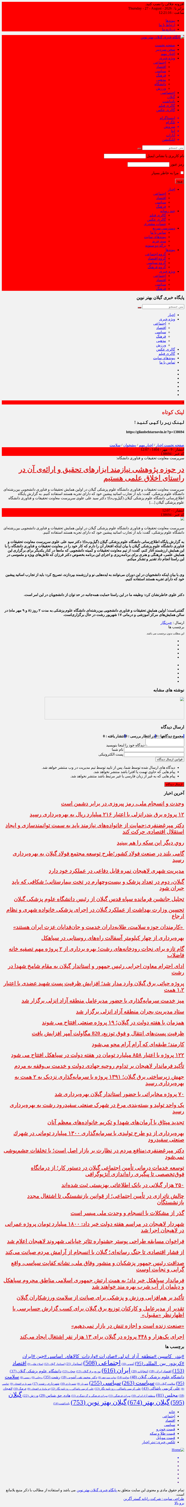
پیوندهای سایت (155, 237)
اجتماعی (159, 62)
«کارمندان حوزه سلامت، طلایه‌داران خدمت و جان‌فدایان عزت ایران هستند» (98, 927)
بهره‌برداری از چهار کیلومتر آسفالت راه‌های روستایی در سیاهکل (112, 938)
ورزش (161, 88)
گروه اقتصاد (157, 258)
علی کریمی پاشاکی (161, 1388)
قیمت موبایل (165, 1438)
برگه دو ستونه (155, 245)
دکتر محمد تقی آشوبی (79, 1377)
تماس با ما (158, 232)
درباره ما (168, 29)
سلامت (115, 445)
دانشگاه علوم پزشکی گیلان (35, 1371)
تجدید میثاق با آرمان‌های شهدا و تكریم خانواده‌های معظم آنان (115, 1122)
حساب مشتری (155, 224)
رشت (52, 1377)
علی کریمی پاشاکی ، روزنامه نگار (118, 1388)
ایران (116, 1370)
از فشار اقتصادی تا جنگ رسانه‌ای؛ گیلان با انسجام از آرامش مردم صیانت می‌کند (94, 1252)
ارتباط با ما (167, 25)
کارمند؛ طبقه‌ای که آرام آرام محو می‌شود (138, 1044)
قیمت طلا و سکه (162, 1433)
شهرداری (68, 1383)
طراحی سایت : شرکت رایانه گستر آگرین (153, 1499)
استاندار (74, 1364)
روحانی (37, 1377)
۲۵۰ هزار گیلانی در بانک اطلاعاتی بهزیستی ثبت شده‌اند (122, 1185)
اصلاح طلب (35, 1364)
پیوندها (170, 21)
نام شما (117, 749)
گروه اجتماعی (155, 254)
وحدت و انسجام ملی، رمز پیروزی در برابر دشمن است (122, 803)
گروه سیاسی (156, 263)
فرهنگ (161, 75)
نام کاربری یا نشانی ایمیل (165, 156)
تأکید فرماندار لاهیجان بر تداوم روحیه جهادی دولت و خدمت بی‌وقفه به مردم (99, 1066)
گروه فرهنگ (157, 267)
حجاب (68, 1371)
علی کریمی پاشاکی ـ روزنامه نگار (72, 1388)
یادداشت (168, 101)
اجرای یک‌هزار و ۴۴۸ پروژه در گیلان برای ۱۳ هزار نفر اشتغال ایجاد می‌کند (102, 1337)
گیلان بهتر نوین (99, 1402)
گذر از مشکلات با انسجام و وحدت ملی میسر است (127, 1213)
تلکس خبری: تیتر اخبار (158, 1442)
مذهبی (161, 80)
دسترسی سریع (164, 228)
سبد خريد (159, 241)
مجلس (167, 1395)
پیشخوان (129, 445)
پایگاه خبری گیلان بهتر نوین (97, 1490)
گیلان (171, 97)
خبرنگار (166, 623)
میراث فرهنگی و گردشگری (89, 1395)
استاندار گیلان (54, 1364)
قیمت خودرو (165, 1429)
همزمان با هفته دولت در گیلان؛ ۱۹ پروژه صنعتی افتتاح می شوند (113, 1022)
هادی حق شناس (54, 1395)
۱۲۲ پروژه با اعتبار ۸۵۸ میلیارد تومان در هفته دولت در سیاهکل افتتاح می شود (97, 1055)
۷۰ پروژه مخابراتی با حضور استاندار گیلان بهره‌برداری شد (119, 1094)
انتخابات (139, 1371)
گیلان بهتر (148, 1402)
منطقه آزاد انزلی (143, 1395)
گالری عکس (165, 110)
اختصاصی (167, 93)
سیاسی (160, 71)
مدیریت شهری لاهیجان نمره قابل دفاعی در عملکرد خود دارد (116, 871)
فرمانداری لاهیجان (38, 1389)
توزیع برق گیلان (88, 1371)
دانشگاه (160, 84)
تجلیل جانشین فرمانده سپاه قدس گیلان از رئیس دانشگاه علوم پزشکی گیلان (99, 899)
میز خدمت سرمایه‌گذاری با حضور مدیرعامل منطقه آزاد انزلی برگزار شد (103, 1001)
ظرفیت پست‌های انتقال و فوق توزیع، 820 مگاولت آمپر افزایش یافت (108, 1033)
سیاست (138, 1383)
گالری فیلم (167, 106)
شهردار (82, 1384)
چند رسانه (167, 211)
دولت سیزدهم (107, 1377)
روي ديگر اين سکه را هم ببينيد (150, 843)
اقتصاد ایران (160, 1371)
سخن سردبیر (165, 49)
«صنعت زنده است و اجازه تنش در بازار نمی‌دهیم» (127, 1326)
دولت (123, 1377)
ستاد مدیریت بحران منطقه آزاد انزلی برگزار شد (130, 1012)
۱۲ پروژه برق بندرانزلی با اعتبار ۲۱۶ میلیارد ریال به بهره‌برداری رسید (107, 814)
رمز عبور (177, 164)
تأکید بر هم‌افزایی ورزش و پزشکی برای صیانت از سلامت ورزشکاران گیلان (100, 1298)
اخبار (171, 189)
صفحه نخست (165, 45)
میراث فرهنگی (119, 1395)
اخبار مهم (168, 54)
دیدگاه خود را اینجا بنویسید (125, 745)
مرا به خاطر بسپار (166, 173)
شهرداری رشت (45, 1383)
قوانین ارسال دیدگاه (169, 759)
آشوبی (128, 1364)
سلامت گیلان (165, 1383)
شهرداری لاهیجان (21, 1383)
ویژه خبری (167, 58)
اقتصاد (161, 67)
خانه (172, 1412)
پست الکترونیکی (110, 754)
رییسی (25, 1377)
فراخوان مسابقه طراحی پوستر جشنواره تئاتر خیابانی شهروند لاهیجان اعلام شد (95, 1241)
